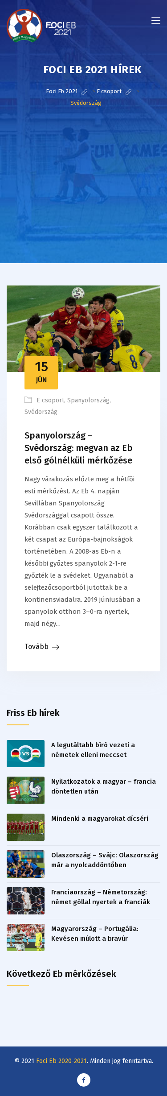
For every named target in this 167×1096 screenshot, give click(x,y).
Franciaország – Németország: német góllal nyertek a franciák (100, 897)
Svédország (40, 412)
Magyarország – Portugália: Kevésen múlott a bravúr (94, 934)
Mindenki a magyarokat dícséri (99, 819)
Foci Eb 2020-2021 (61, 1061)
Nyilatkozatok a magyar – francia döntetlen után (103, 786)
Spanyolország (88, 400)
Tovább (36, 646)
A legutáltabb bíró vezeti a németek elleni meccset (93, 750)
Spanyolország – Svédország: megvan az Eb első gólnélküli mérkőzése (78, 448)
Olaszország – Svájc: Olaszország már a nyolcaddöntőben (105, 860)
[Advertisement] (83, 194)
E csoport (50, 400)
